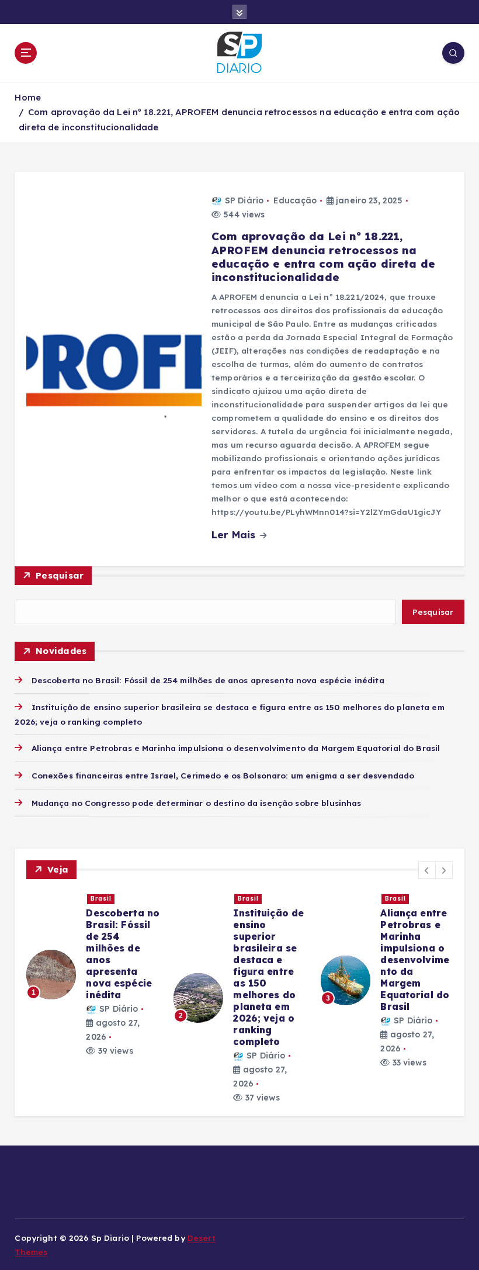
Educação (295, 200)
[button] (427, 870)
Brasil (101, 898)
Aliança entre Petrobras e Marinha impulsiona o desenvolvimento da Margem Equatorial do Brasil (236, 748)
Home (28, 97)
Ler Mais (234, 534)
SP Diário (244, 200)
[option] (92, 974)
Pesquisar (60, 575)
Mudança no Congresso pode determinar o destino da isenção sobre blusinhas (196, 803)
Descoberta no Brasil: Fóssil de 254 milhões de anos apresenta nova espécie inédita (208, 680)
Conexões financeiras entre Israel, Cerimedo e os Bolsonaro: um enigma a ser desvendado (223, 775)
